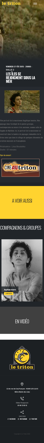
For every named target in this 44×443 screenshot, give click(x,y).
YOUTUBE (34, 419)
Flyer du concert (5, 155)
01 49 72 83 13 (22, 405)
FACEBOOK (12, 419)
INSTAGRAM (23, 419)
